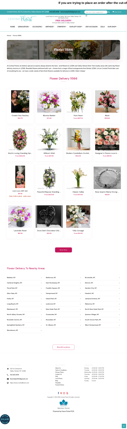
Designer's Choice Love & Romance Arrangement (107, 153)
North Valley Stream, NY (16, 314)
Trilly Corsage (78, 230)
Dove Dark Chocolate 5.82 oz (49, 230)
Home (12, 27)
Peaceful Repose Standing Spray (49, 192)
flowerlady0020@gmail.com (70, 12)
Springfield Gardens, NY (16, 325)
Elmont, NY (89, 283)
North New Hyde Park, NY (94, 309)
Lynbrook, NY (51, 304)
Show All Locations (63, 347)
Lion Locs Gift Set (20, 191)
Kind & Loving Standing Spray (20, 153)
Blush (107, 115)
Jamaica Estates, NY (92, 299)
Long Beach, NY (12, 304)
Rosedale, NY (51, 320)
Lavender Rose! (20, 230)
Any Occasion (92, 27)
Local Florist (58, 378)
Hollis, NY (10, 299)
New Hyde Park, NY (53, 309)
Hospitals (58, 383)
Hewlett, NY (89, 293)
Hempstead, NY (52, 293)
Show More (63, 250)
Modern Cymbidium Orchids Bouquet (78, 153)
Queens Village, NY (92, 314)
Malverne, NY (90, 304)
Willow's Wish (49, 153)
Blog (56, 380)
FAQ (56, 376)
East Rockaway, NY (53, 283)
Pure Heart (78, 115)
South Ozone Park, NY (93, 320)
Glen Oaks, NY (12, 293)
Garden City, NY (91, 288)
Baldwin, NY (11, 278)
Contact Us (58, 374)
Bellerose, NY (51, 278)
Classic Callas (78, 192)
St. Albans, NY (51, 325)
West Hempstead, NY (93, 325)
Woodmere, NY (12, 330)
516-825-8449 (54, 12)
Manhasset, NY (12, 309)
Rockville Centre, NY (14, 320)
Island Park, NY (51, 299)
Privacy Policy (59, 372)
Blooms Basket (49, 115)
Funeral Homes (59, 385)
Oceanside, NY (51, 314)
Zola (103, 27)
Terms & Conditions (61, 370)
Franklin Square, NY (53, 288)
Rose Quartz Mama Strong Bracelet (107, 192)
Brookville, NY (90, 278)
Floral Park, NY (12, 288)
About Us (58, 368)
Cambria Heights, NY (14, 283)
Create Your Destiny (20, 115)
